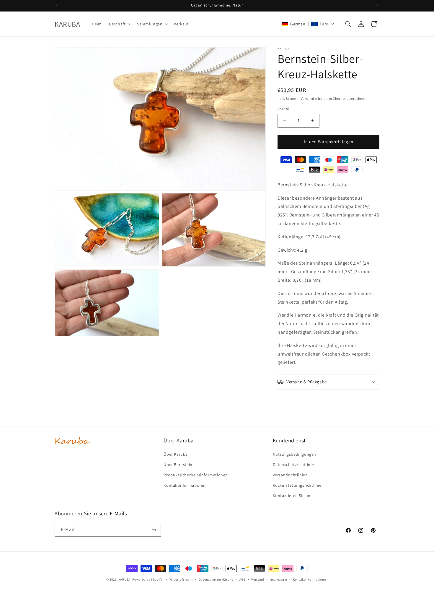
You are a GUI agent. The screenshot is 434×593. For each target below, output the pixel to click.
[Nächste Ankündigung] (377, 5)
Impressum (278, 579)
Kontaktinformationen (310, 579)
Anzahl (283, 108)
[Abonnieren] (154, 530)
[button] (119, 24)
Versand (307, 98)
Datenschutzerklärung (216, 579)
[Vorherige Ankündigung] (56, 5)
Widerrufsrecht (181, 579)
